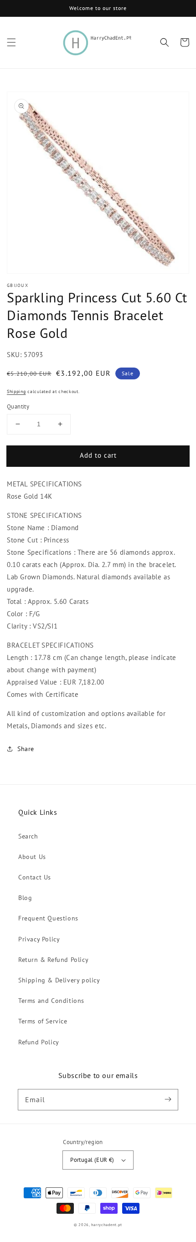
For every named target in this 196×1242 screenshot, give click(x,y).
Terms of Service (42, 1021)
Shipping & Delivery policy (59, 980)
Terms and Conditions (51, 1001)
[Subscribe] (168, 1099)
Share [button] (25, 749)
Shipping (16, 391)
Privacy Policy (39, 939)
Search (28, 836)
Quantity (18, 406)
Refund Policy (38, 1042)
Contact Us (34, 877)
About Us (32, 857)
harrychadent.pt (107, 1224)
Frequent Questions (48, 918)
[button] (11, 42)
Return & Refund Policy (53, 960)
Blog (25, 898)
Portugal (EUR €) (92, 1160)
